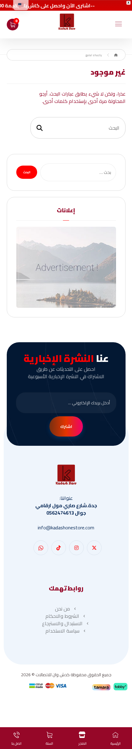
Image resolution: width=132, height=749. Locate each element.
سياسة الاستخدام (62, 630)
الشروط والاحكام (62, 616)
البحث (26, 172)
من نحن (62, 608)
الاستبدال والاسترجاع (62, 623)
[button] (118, 24)
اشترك (66, 426)
